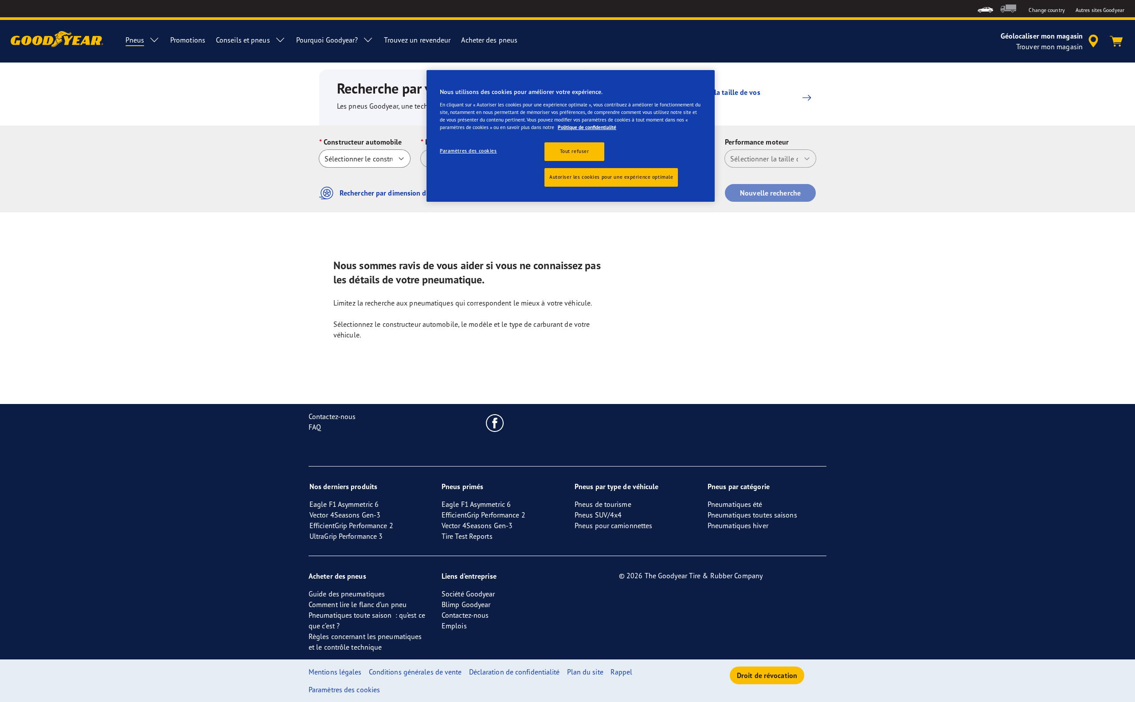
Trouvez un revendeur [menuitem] (417, 39)
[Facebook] (495, 422)
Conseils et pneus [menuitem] (243, 39)
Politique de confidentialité (587, 127)
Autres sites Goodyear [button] (1100, 10)
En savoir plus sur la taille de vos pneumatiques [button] (708, 97)
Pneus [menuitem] (134, 39)
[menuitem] (985, 8)
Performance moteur (757, 141)
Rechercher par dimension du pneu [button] (394, 192)
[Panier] (1116, 41)
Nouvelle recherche (770, 192)
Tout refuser (574, 151)
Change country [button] (1047, 10)
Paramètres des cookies (468, 151)
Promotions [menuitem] (187, 39)
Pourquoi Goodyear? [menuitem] (327, 39)
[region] (571, 136)
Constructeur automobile (363, 141)
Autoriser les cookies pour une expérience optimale (611, 177)
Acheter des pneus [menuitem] (489, 39)
